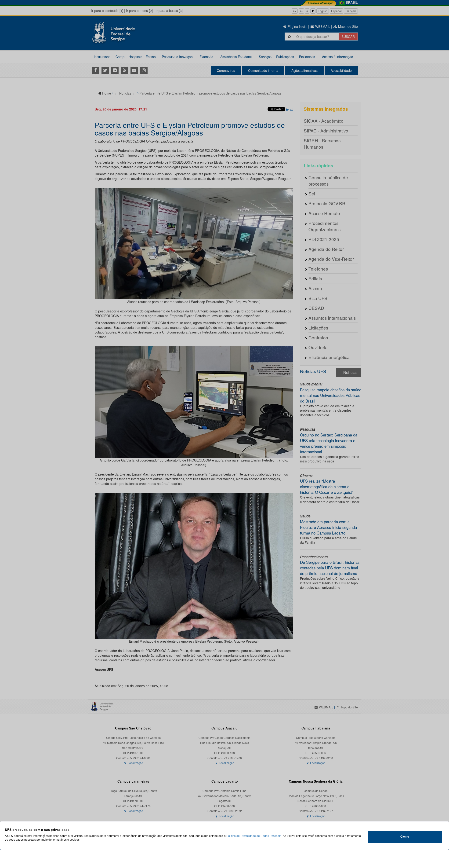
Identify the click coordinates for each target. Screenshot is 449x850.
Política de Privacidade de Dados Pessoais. (254, 836)
